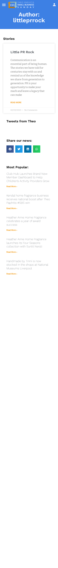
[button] (10, 149)
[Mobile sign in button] (54, 5)
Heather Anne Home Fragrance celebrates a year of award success (26, 221)
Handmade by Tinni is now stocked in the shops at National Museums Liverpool (27, 264)
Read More (15, 102)
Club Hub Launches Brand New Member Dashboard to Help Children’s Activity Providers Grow (27, 177)
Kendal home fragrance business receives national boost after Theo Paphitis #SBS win (28, 199)
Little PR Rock (22, 52)
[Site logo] (21, 5)
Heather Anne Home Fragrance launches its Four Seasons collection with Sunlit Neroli (26, 242)
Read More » (11, 186)
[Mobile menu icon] (4, 5)
